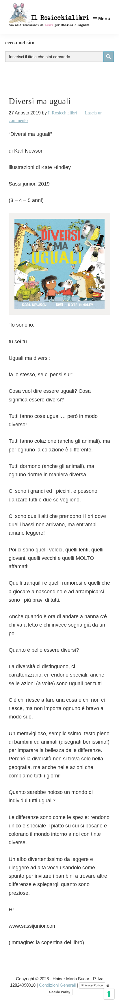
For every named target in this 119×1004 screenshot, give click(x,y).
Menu (104, 18)
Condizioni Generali (58, 985)
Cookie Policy (59, 992)
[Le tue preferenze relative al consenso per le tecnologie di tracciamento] (108, 993)
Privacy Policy (92, 985)
